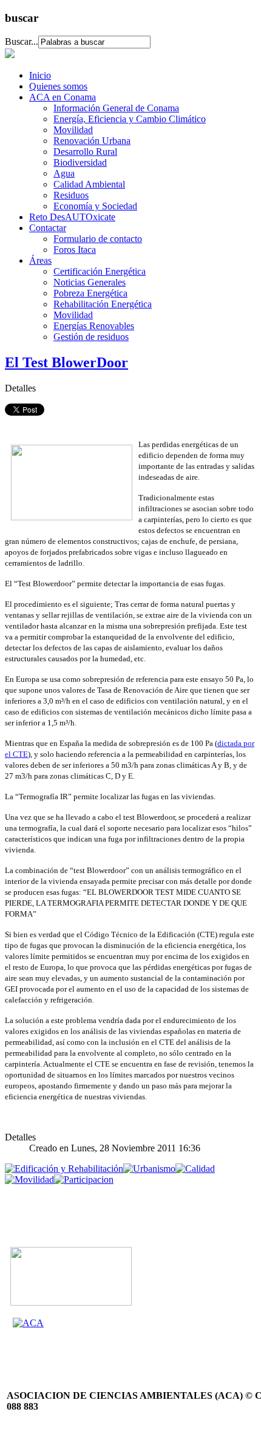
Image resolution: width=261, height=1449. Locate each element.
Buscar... (21, 41)
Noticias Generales (89, 282)
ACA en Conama (62, 97)
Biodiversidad (80, 162)
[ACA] (28, 1323)
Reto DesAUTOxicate (72, 217)
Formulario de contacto (97, 239)
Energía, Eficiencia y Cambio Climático (129, 119)
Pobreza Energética (90, 293)
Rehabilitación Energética (102, 304)
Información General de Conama (116, 108)
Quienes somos (58, 86)
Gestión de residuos (91, 337)
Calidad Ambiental (89, 184)
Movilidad (73, 130)
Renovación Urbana (91, 141)
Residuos (71, 195)
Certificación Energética (99, 271)
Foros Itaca (74, 249)
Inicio (40, 75)
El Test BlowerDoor (66, 362)
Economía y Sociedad (95, 206)
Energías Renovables (93, 326)
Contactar (47, 228)
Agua (64, 173)
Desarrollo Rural (85, 151)
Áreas (40, 260)
